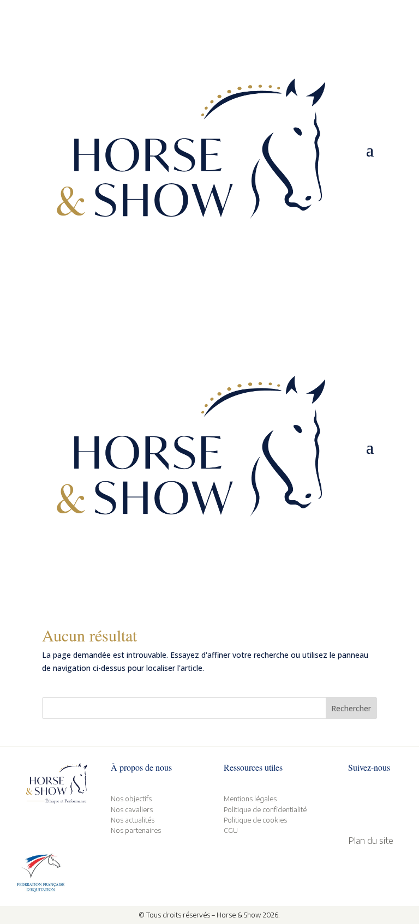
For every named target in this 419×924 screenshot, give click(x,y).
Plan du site (370, 840)
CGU (231, 830)
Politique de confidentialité (265, 810)
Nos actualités (132, 820)
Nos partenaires (136, 830)
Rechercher (351, 708)
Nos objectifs (131, 799)
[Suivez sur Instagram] (373, 802)
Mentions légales (250, 799)
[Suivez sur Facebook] (351, 802)
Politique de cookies (255, 820)
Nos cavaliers (132, 810)
